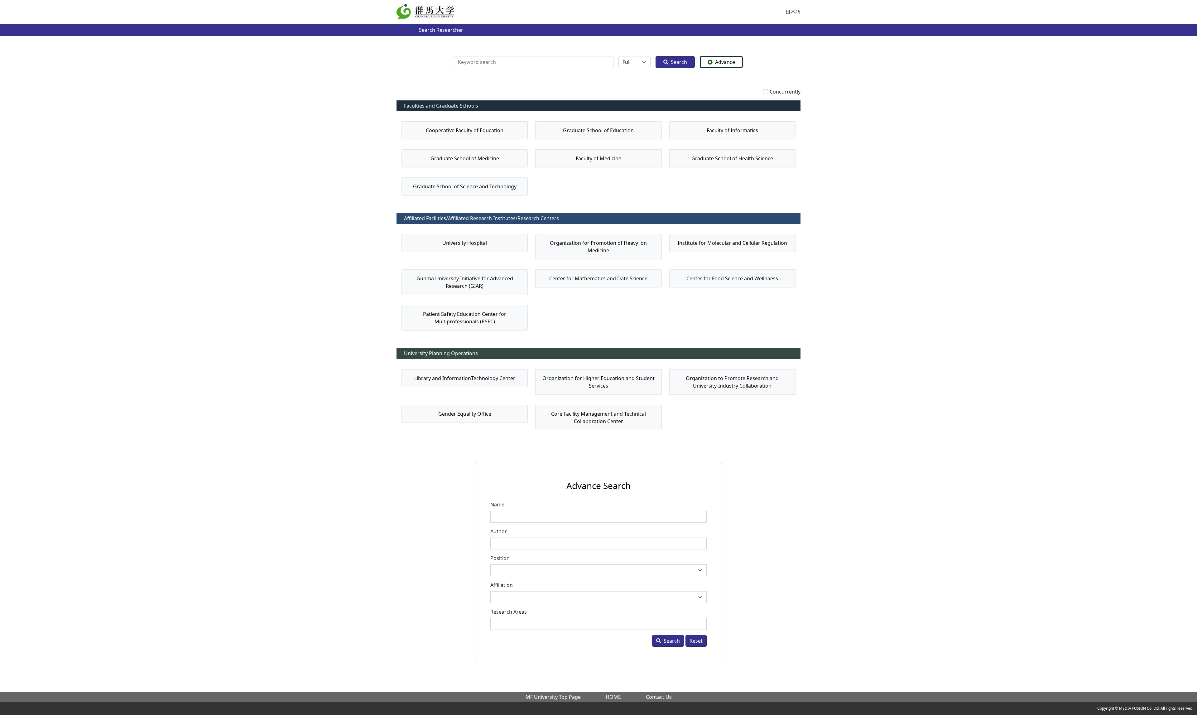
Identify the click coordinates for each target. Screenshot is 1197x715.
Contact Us (659, 696)
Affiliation (501, 585)
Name (497, 504)
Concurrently (785, 91)
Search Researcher (441, 30)
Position (500, 558)
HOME (613, 696)
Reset (696, 640)
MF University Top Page (553, 696)
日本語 (793, 11)
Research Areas (508, 611)
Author (498, 531)
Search (679, 62)
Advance (725, 62)
